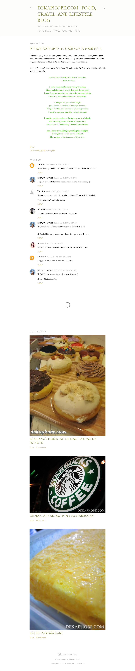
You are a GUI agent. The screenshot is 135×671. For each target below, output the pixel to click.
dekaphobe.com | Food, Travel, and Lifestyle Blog (66, 14)
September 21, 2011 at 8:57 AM (65, 223)
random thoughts (48, 151)
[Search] (103, 7)
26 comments (41, 520)
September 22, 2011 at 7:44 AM (59, 257)
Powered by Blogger (69, 654)
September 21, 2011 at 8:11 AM (57, 209)
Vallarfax (41, 191)
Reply (40, 172)
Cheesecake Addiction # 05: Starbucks (61, 516)
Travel (56, 31)
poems (37, 151)
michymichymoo (45, 178)
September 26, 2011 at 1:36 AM (65, 270)
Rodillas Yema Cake (46, 633)
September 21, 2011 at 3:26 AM (57, 164)
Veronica (41, 164)
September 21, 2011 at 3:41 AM (65, 178)
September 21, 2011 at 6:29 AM (57, 191)
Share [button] (32, 147)
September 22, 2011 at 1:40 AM (51, 243)
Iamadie (41, 209)
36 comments (41, 638)
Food (48, 31)
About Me (67, 31)
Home (40, 31)
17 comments (41, 448)
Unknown (41, 257)
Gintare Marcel (74, 659)
